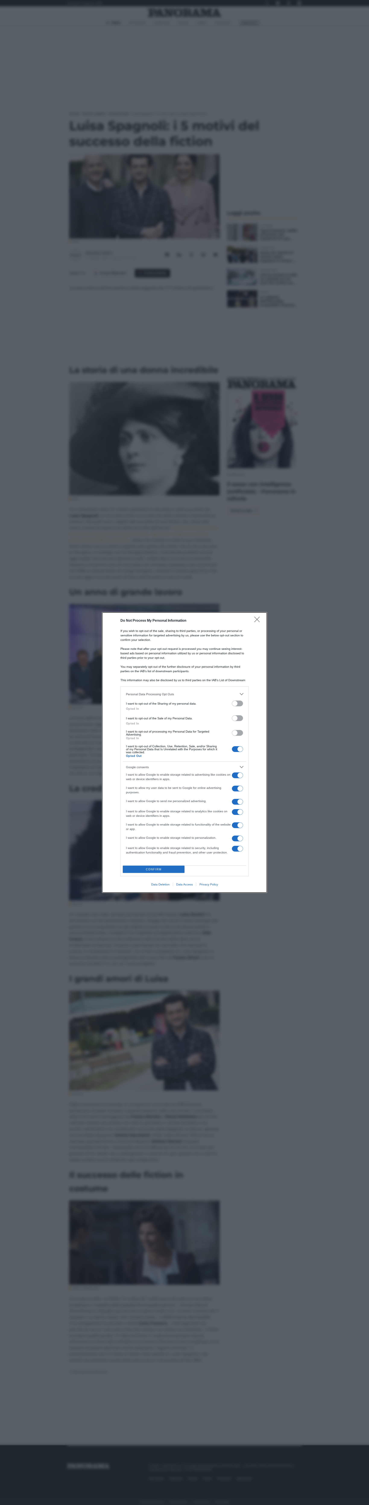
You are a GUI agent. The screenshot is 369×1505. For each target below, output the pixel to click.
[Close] (258, 621)
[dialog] (184, 752)
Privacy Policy (208, 884)
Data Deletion (160, 884)
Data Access (184, 884)
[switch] (237, 703)
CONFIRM (154, 869)
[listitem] (184, 694)
